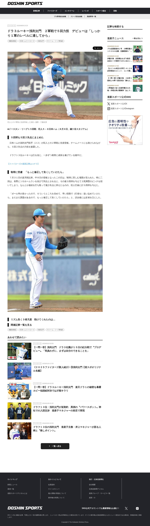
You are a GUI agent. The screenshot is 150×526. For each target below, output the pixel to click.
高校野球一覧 (91, 16)
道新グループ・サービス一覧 (99, 493)
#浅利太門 (40, 41)
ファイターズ (52, 11)
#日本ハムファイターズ (26, 41)
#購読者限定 (12, 41)
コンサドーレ (70, 11)
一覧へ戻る (56, 446)
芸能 (115, 11)
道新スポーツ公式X (119, 104)
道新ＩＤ (92, 498)
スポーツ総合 (101, 11)
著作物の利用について (56, 498)
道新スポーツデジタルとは (17, 493)
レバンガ (85, 11)
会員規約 (51, 485)
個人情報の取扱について (57, 493)
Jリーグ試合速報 (76, 16)
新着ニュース (12, 485)
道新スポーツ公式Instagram (122, 108)
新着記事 (36, 11)
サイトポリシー (54, 489)
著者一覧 (11, 489)
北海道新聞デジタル (96, 489)
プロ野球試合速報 (60, 16)
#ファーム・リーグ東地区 (55, 41)
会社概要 (92, 485)
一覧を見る (136, 38)
